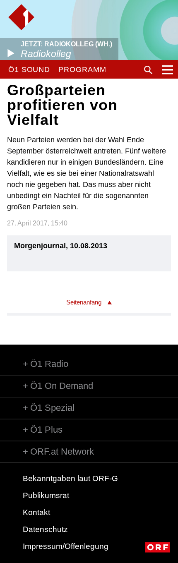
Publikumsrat (46, 495)
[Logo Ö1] (21, 17)
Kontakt (36, 512)
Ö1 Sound (29, 69)
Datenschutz (45, 529)
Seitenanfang (83, 302)
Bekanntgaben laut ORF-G (70, 478)
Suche (148, 70)
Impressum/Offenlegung (65, 546)
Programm (82, 69)
